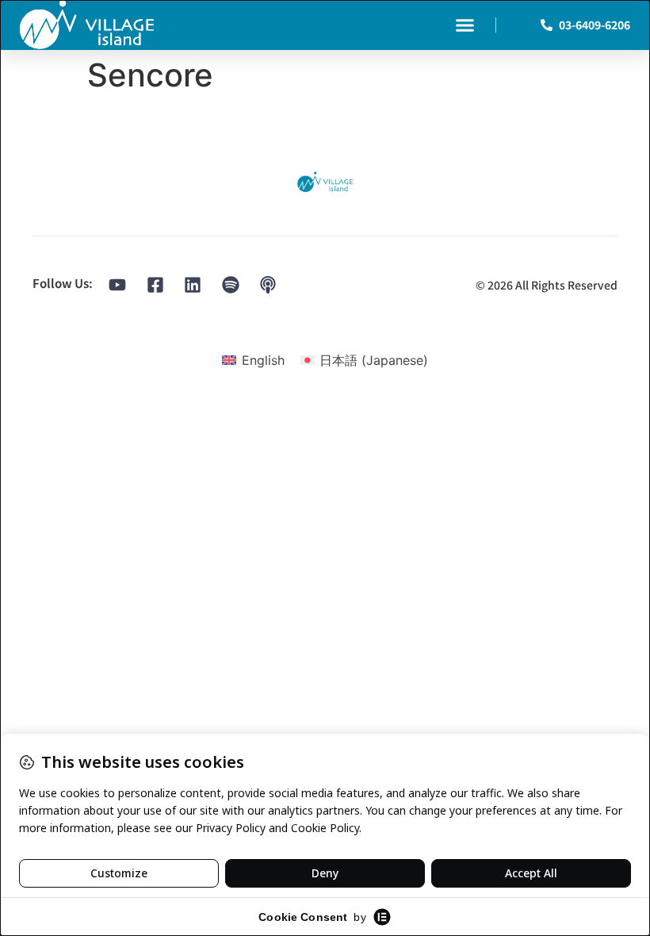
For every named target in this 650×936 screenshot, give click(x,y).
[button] (465, 25)
